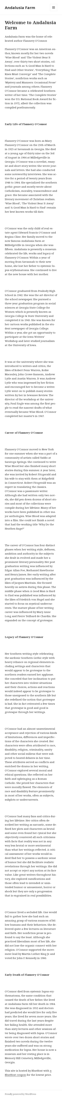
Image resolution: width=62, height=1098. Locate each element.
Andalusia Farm (20, 7)
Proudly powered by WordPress (20, 1094)
